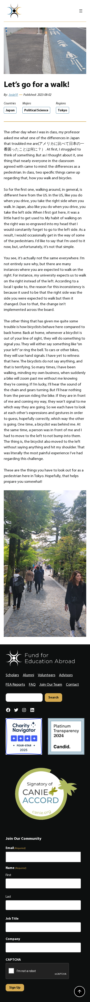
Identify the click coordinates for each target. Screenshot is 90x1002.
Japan (10, 110)
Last (8, 896)
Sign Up (15, 987)
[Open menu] (80, 10)
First (8, 875)
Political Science (36, 110)
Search (53, 697)
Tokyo (62, 110)
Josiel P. (13, 95)
